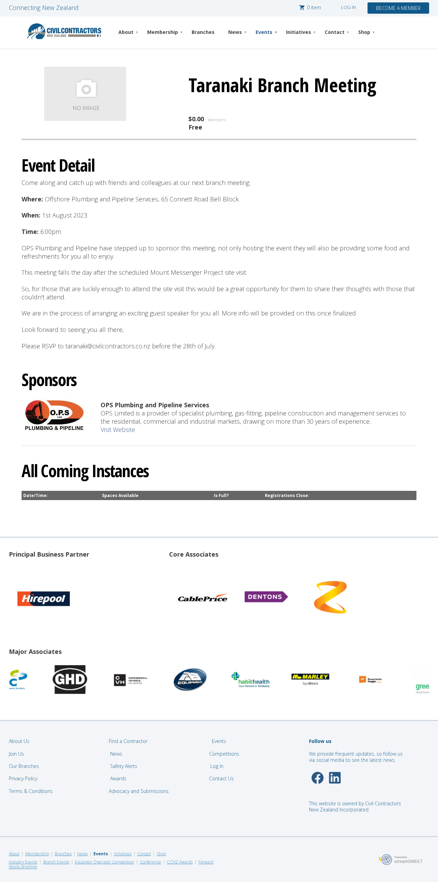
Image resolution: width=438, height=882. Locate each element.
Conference (150, 862)
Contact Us (222, 778)
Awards (118, 778)
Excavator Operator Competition (104, 862)
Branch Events (56, 862)
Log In (216, 766)
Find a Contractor (128, 741)
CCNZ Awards (180, 862)
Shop (364, 32)
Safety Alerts (123, 766)
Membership (162, 32)
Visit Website (118, 429)
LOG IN (348, 7)
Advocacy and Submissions (139, 791)
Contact (335, 32)
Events (264, 32)
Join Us (16, 753)
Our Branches (24, 766)
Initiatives (298, 32)
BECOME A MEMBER (398, 8)
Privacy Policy (23, 778)
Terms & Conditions (31, 791)
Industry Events (23, 862)
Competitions (224, 753)
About (125, 32)
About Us (19, 741)
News (235, 32)
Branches (203, 32)
